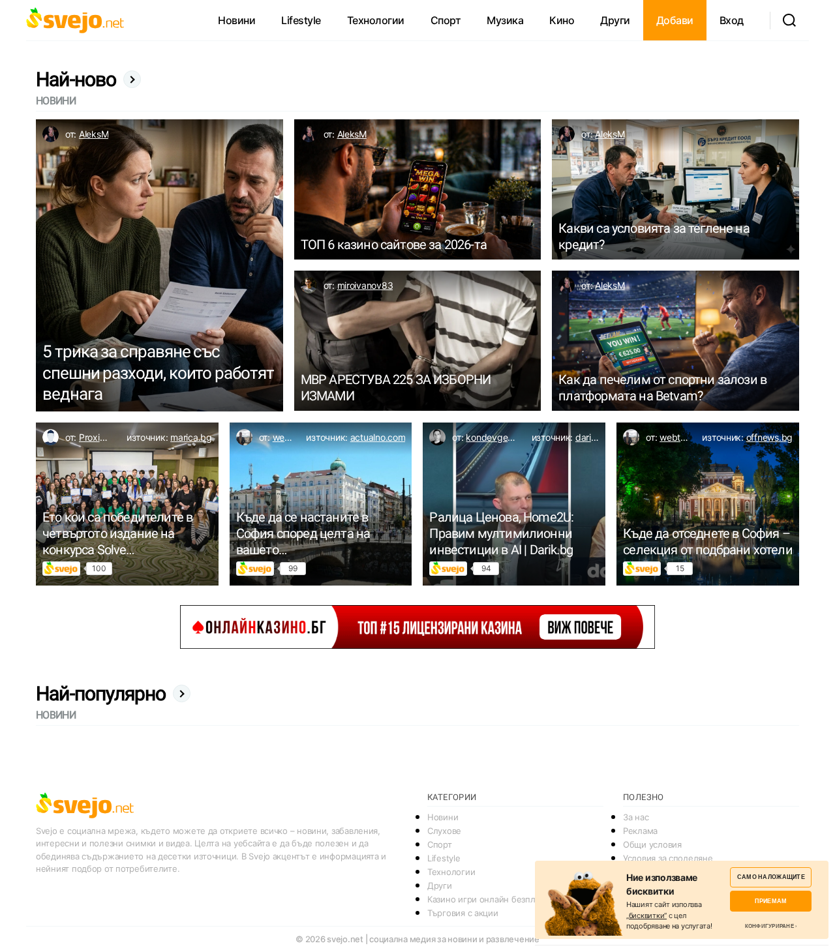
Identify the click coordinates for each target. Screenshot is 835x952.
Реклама (640, 831)
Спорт (446, 20)
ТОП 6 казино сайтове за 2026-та (394, 244)
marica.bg (191, 437)
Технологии (375, 20)
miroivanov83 (365, 285)
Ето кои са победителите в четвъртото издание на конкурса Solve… (117, 533)
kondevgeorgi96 (500, 437)
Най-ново (76, 79)
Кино (561, 20)
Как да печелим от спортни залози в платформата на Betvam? (662, 388)
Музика (505, 20)
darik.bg (592, 437)
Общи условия (652, 844)
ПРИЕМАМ (771, 901)
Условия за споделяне (668, 858)
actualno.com (378, 437)
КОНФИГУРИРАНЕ (769, 926)
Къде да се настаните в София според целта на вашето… (303, 533)
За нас (635, 817)
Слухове (444, 831)
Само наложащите (771, 876)
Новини (236, 20)
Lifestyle (301, 20)
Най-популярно (101, 693)
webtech (291, 437)
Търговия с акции (462, 913)
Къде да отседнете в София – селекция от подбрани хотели (708, 542)
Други (615, 20)
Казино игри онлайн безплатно (490, 899)
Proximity (98, 437)
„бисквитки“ (646, 915)
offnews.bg (769, 437)
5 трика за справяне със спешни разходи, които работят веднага (158, 373)
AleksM (93, 134)
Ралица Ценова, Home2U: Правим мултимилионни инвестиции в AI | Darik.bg (501, 533)
